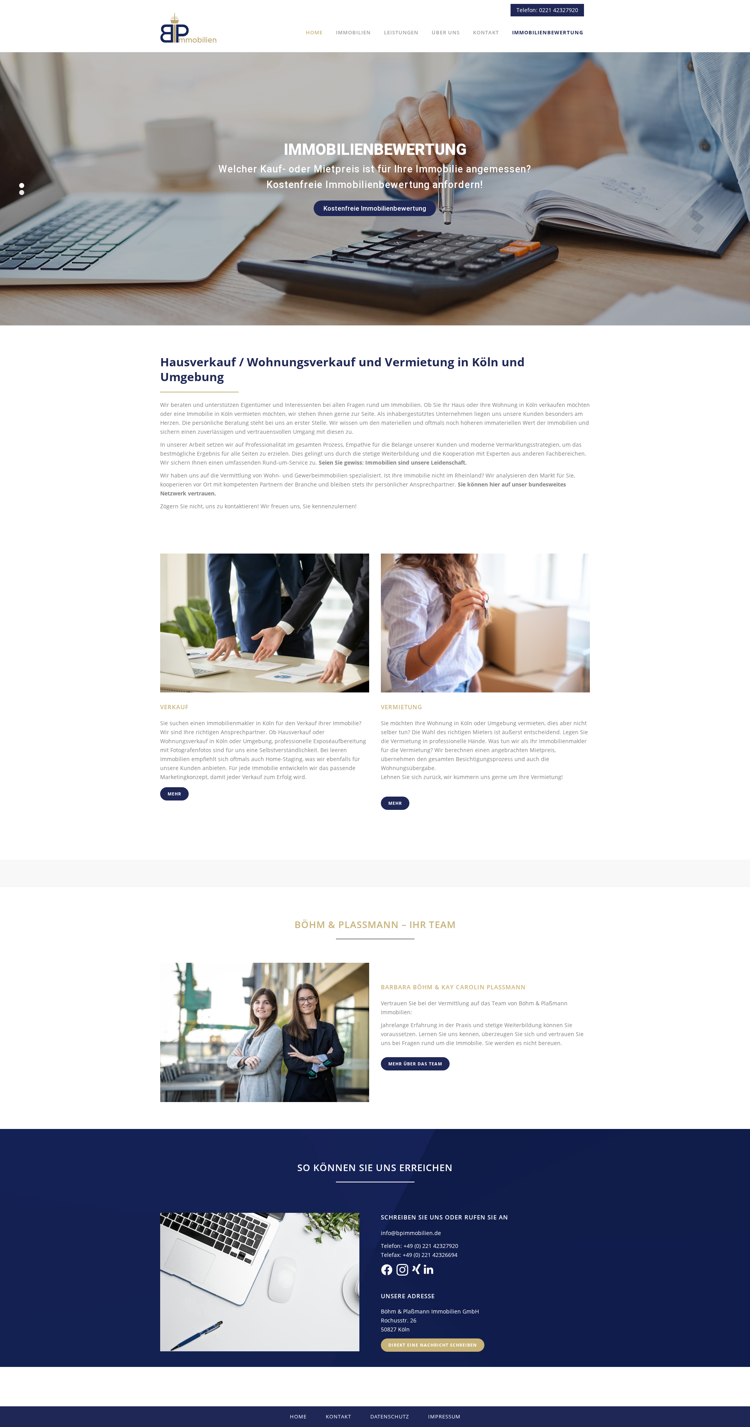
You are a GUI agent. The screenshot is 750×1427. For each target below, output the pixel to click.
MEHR (174, 794)
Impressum (444, 1416)
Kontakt (338, 1416)
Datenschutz (389, 1416)
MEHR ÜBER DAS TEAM (415, 1064)
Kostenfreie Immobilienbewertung (374, 208)
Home (298, 1416)
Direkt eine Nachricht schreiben (432, 1345)
